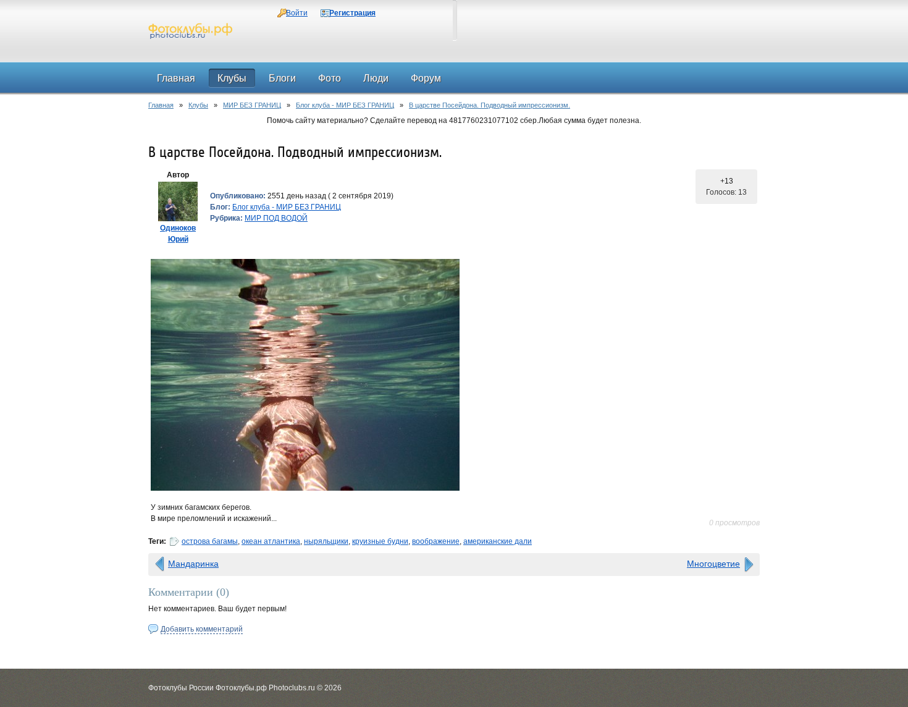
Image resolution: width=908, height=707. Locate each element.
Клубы (198, 105)
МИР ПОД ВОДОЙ (276, 218)
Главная (161, 105)
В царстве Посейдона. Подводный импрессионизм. (489, 105)
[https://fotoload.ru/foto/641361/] (454, 375)
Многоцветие (713, 564)
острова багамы (210, 541)
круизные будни (380, 541)
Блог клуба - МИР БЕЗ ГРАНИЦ (345, 105)
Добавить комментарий (202, 629)
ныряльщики (326, 541)
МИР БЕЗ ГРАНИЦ (252, 105)
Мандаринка (193, 564)
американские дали (497, 541)
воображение (436, 541)
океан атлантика (271, 541)
